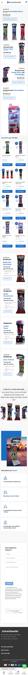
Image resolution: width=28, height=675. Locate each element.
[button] (7, 164)
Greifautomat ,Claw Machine (20, 236)
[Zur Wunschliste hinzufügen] (12, 142)
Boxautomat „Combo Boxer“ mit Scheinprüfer (20, 210)
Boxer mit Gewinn (6, 155)
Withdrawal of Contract (8, 669)
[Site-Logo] (14, 2)
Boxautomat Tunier (6, 209)
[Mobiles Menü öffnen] (2, 2)
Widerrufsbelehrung (15, 594)
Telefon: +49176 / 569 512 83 (9, 637)
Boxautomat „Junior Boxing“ (7, 236)
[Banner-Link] (14, 24)
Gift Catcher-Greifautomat (18, 238)
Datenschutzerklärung (10, 592)
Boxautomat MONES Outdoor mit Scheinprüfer (20, 183)
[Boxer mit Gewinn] (7, 147)
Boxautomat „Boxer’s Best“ (21, 155)
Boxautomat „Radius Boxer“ (7, 182)
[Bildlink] (9, 631)
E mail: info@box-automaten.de (10, 639)
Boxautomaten (5, 157)
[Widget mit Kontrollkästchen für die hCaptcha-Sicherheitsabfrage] (14, 611)
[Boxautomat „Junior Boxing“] (7, 227)
